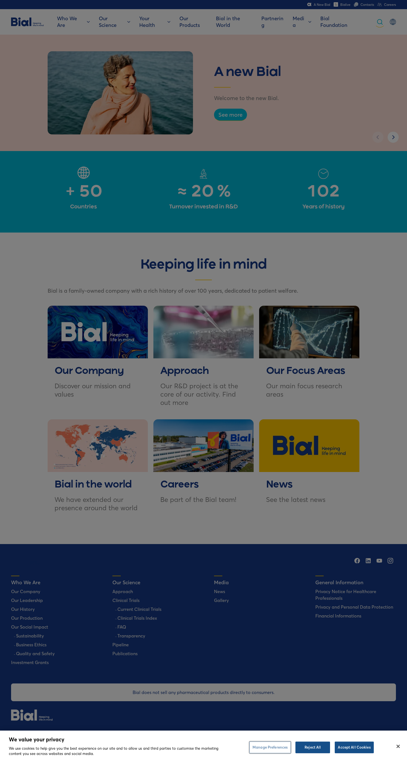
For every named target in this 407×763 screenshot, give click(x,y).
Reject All (313, 747)
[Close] (398, 746)
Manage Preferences (270, 747)
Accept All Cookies (354, 747)
